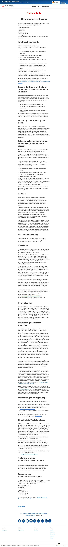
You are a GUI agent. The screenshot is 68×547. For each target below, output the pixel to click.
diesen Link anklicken (24, 389)
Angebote (34, 6)
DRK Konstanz (46, 6)
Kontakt (51, 530)
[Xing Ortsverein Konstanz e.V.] (31, 521)
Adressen (52, 536)
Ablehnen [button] (58, 545)
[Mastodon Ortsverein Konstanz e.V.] (38, 521)
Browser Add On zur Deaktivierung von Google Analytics (33, 382)
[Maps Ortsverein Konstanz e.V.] (34, 521)
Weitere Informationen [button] (35, 545)
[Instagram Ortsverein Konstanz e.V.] (23, 521)
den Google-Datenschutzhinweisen (27, 409)
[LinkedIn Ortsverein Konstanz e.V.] (27, 521)
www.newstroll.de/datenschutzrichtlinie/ (31, 296)
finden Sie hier (38, 416)
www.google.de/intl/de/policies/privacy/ (29, 454)
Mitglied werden (21, 530)
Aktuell (41, 6)
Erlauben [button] (64, 545)
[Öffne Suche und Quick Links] (51, 6)
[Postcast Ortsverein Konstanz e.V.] (50, 521)
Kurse (38, 6)
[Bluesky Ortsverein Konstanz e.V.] (42, 521)
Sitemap (51, 538)
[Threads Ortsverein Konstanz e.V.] (46, 521)
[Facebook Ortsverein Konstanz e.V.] (19, 521)
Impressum (21, 506)
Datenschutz (52, 534)
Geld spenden (4, 530)
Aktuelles (36, 530)
